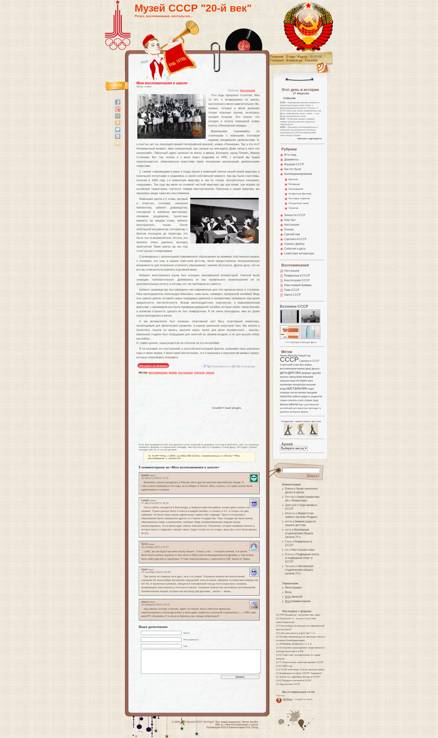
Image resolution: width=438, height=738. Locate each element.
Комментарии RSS (239, 727)
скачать (292, 400)
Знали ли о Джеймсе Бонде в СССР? (300, 677)
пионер (302, 392)
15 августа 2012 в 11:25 (154, 478)
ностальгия (185, 372)
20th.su (219, 724)
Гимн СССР (291, 290)
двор (308, 368)
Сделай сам (292, 234)
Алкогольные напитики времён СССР (302, 662)
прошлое (286, 396)
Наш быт (290, 220)
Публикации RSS (216, 727)
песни (293, 392)
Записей (293, 596)
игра (299, 376)
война (308, 364)
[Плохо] (205, 366)
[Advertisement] (165, 407)
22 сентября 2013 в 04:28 (155, 572)
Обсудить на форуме (153, 365)
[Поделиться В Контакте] (117, 136)
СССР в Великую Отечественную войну (302, 669)
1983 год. (287, 666)
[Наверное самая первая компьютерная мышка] (290, 323)
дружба (316, 373)
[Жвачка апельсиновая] (290, 338)
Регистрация (293, 587)
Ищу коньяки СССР (289, 684)
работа (296, 396)
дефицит (307, 373)
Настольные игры (303, 549)
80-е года (290, 154)
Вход (288, 592)
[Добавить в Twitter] (117, 129)
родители (316, 396)
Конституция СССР (297, 280)
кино (310, 380)
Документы (291, 159)
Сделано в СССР (295, 239)
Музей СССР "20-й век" (193, 8)
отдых (310, 388)
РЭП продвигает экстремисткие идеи (299, 615)
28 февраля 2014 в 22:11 (155, 604)
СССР (289, 359)
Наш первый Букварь (298, 285)
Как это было (292, 169)
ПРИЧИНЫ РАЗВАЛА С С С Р (295, 644)
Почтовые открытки (299, 198)
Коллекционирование (298, 173)
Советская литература (299, 253)
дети (283, 372)
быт (302, 364)
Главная (276, 56)
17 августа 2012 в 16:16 (155, 503)
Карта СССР (292, 294)
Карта (302, 56)
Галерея (277, 60)
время (173, 372)
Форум (316, 56)
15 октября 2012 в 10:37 (155, 547)
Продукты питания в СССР (296, 680)
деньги (315, 368)
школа (210, 372)
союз (300, 400)
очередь (284, 392)
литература (299, 384)
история (301, 380)
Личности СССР (294, 215)
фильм (284, 404)
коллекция (286, 384)
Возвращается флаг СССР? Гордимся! (300, 673)
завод (292, 376)
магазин (311, 384)
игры (293, 380)
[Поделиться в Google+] (117, 109)
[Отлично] (208, 366)
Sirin (144, 544)
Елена (289, 488)
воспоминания (158, 372)
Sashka (254, 721)
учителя (199, 372)
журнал (284, 376)
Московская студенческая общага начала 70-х (299, 533)
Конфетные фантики (300, 193)
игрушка (308, 376)
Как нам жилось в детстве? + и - (298, 633)
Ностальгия (247, 90)
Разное (289, 229)
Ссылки (311, 60)
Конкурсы (294, 60)
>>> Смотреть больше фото (300, 342)
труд (315, 400)
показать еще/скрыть (309, 138)
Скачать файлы (294, 243)
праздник (312, 392)
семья (283, 400)
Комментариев (297, 601)
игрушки (284, 380)
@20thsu (287, 699)
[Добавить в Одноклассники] (117, 122)
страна (308, 400)
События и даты (295, 248)
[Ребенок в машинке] (311, 323)
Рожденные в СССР (297, 275)
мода (283, 388)
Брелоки (293, 179)
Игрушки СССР (294, 164)
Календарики (296, 189)
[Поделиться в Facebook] (117, 102)
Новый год (304, 355)
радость (305, 396)
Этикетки (293, 208)
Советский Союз (289, 364)
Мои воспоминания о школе (162, 83)
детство (294, 372)
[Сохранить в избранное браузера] (117, 143)
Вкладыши (294, 184)
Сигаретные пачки (299, 203)
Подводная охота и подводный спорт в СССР (302, 558)
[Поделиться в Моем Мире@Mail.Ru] (117, 116)
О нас (290, 56)
